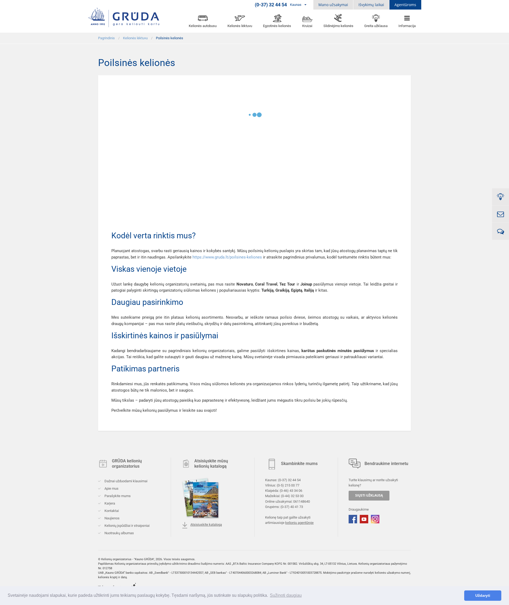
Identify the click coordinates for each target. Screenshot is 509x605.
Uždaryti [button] (482, 595)
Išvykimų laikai (371, 4)
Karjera (109, 503)
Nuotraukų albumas (119, 533)
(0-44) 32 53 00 (292, 496)
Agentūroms (405, 4)
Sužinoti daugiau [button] (286, 595)
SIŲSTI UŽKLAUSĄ (369, 495)
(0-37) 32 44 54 (289, 480)
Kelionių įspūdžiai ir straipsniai (127, 526)
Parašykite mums (117, 496)
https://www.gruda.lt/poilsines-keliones (227, 257)
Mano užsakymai (333, 4)
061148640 (301, 501)
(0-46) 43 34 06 (291, 491)
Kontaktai (111, 511)
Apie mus (111, 488)
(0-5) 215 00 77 (288, 485)
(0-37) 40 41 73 (291, 506)
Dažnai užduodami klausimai (125, 481)
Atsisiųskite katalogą (206, 525)
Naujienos (112, 518)
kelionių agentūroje (299, 523)
